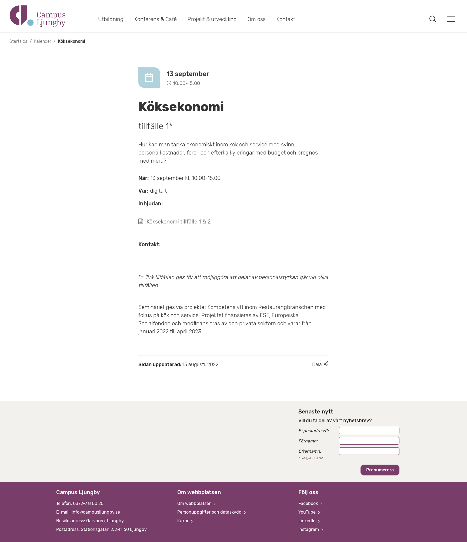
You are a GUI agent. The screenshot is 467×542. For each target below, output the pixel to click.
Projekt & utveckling (212, 19)
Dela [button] (320, 364)
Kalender (42, 41)
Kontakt (285, 19)
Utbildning (111, 19)
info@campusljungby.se (96, 512)
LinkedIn (307, 520)
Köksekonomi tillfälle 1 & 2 (178, 221)
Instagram (309, 529)
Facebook (308, 503)
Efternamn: (309, 451)
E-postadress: (313, 430)
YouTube (307, 512)
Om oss (257, 19)
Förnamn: (308, 441)
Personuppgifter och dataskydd (210, 512)
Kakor (183, 520)
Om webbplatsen (195, 503)
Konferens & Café (155, 19)
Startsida (18, 41)
